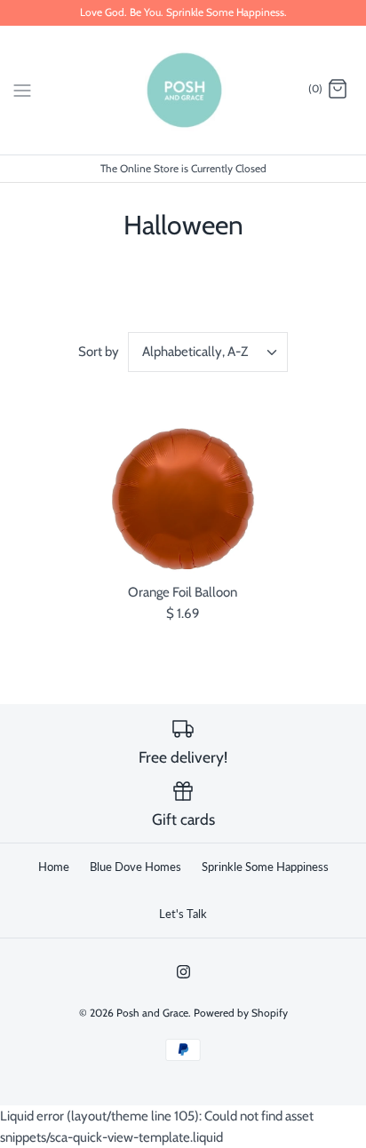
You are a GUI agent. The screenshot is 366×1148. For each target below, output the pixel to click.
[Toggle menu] (22, 89)
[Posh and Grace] (183, 90)
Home (53, 866)
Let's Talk (183, 914)
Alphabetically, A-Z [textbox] (195, 352)
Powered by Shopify (241, 1012)
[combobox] (208, 352)
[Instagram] (183, 971)
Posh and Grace (152, 1012)
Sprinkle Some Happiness (265, 866)
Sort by (98, 352)
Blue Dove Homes (135, 866)
